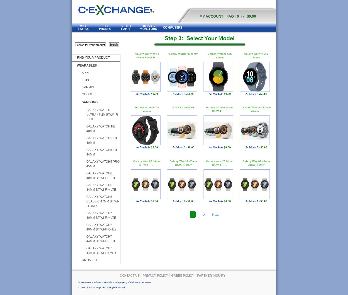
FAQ (230, 16)
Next (215, 214)
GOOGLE (88, 94)
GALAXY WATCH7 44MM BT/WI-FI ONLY (101, 251)
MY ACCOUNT (211, 16)
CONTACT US (130, 275)
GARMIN (88, 87)
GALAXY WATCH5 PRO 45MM (102, 164)
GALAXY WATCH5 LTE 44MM (102, 152)
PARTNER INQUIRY (211, 275)
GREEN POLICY (182, 275)
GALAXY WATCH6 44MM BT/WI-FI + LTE (101, 187)
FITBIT (86, 80)
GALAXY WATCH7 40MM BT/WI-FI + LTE (101, 215)
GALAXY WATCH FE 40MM (100, 129)
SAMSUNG (90, 102)
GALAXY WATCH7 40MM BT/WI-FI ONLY (101, 227)
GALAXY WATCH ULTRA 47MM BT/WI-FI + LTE (102, 114)
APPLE (87, 73)
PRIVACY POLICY (155, 275)
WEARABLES (87, 65)
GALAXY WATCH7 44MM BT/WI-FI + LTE (101, 239)
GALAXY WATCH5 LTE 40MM (102, 140)
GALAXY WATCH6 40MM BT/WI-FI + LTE (101, 176)
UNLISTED (89, 260)
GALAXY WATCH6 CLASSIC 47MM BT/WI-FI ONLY (102, 201)
